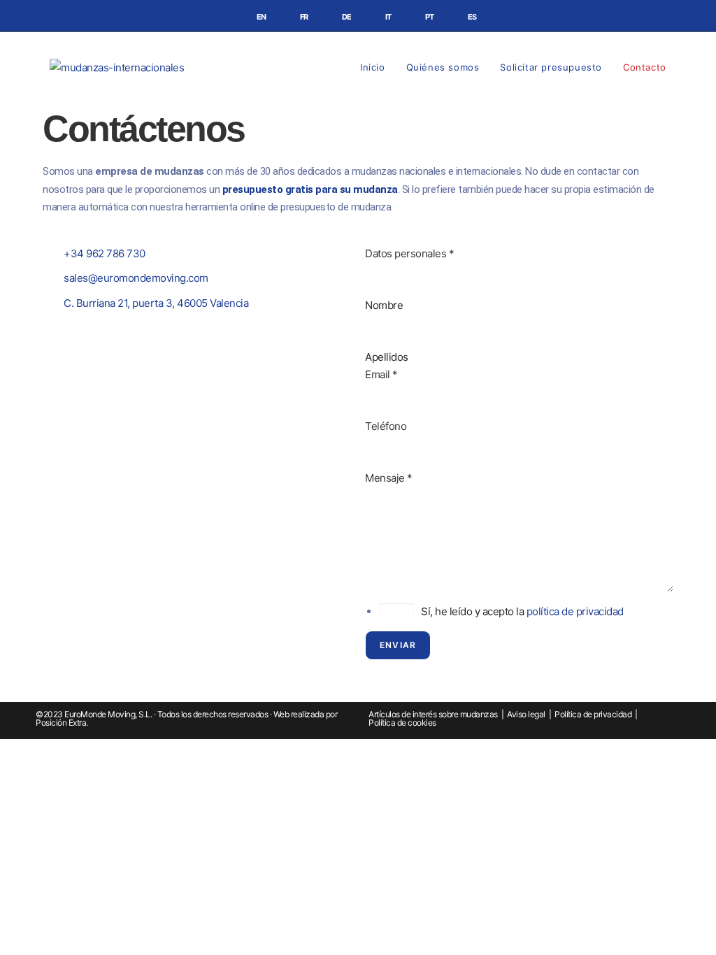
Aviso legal (526, 714)
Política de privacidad (592, 714)
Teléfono (385, 426)
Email (381, 374)
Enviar (398, 645)
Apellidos (386, 357)
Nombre (384, 305)
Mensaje (389, 477)
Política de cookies (402, 722)
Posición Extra (61, 722)
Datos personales (409, 253)
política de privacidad (575, 611)
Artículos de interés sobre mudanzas (433, 714)
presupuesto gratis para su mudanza (310, 189)
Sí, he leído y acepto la (522, 611)
